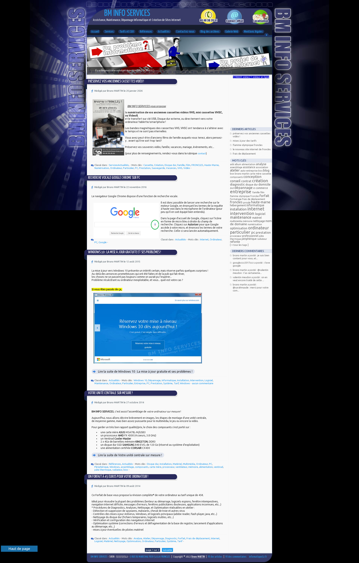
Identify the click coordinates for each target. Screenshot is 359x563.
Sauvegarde (158, 168)
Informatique (169, 380)
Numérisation (101, 168)
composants (141, 467)
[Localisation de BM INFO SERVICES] (260, 23)
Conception (252, 177)
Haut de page (19, 549)
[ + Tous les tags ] (239, 245)
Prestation (145, 168)
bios (125, 469)
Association (262, 167)
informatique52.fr (258, 556)
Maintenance (101, 383)
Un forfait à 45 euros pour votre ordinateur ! (118, 476)
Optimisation (134, 541)
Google (103, 242)
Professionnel (250, 235)
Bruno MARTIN (242, 173)
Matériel (177, 464)
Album (238, 164)
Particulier (128, 168)
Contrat (246, 181)
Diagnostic (171, 538)
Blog (266, 170)
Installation (183, 380)
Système (168, 383)
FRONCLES (197, 165)
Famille (181, 165)
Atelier (146, 538)
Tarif (176, 383)
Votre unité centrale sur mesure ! (110, 393)
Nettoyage (119, 541)
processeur (168, 467)
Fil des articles (215, 556)
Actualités (164, 31)
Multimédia (189, 464)
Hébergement (238, 205)
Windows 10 (140, 380)
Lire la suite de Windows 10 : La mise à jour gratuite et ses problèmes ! (145, 371)
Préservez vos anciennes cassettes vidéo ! (116, 81)
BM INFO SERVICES (127, 13)
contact (202, 153)
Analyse (138, 538)
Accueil (95, 31)
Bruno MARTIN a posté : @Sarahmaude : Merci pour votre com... (251, 287)
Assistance (249, 167)
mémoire (193, 467)
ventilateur (181, 467)
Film (188, 165)
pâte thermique (102, 469)
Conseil (235, 181)
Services (109, 31)
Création (158, 165)
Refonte (235, 241)
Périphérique (101, 467)
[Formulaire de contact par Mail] (234, 23)
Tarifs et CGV (127, 31)
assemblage (127, 467)
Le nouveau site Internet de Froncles (252, 149)
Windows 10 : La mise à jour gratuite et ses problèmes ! (124, 252)
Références (146, 31)
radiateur (117, 469)
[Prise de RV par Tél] (208, 23)
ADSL (232, 164)
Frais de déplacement (198, 538)
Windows (185, 383)
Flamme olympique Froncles (245, 196)
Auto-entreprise (249, 170)
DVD (232, 188)
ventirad (218, 467)
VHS (179, 168)
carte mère (155, 467)
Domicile (264, 184)
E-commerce (260, 187)
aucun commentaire (202, 383)
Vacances (171, 168)
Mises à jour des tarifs (245, 140)
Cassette (148, 165)
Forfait (181, 538)
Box (232, 173)
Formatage (236, 199)
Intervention (196, 380)
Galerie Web (231, 31)
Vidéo (186, 168)
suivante (167, 550)
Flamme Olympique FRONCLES (248, 145)
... (182, 20)
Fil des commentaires (235, 556)
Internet (204, 239)
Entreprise (139, 383)
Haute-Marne (211, 165)
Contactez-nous (185, 31)
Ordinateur (116, 168)
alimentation (206, 467)
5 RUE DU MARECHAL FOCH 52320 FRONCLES (150, 556)
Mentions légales (253, 31)
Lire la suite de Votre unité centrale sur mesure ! (130, 455)
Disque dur (170, 165)
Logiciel (209, 380)
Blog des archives (209, 31)
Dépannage (154, 380)
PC (136, 168)
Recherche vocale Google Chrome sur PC (114, 178)
